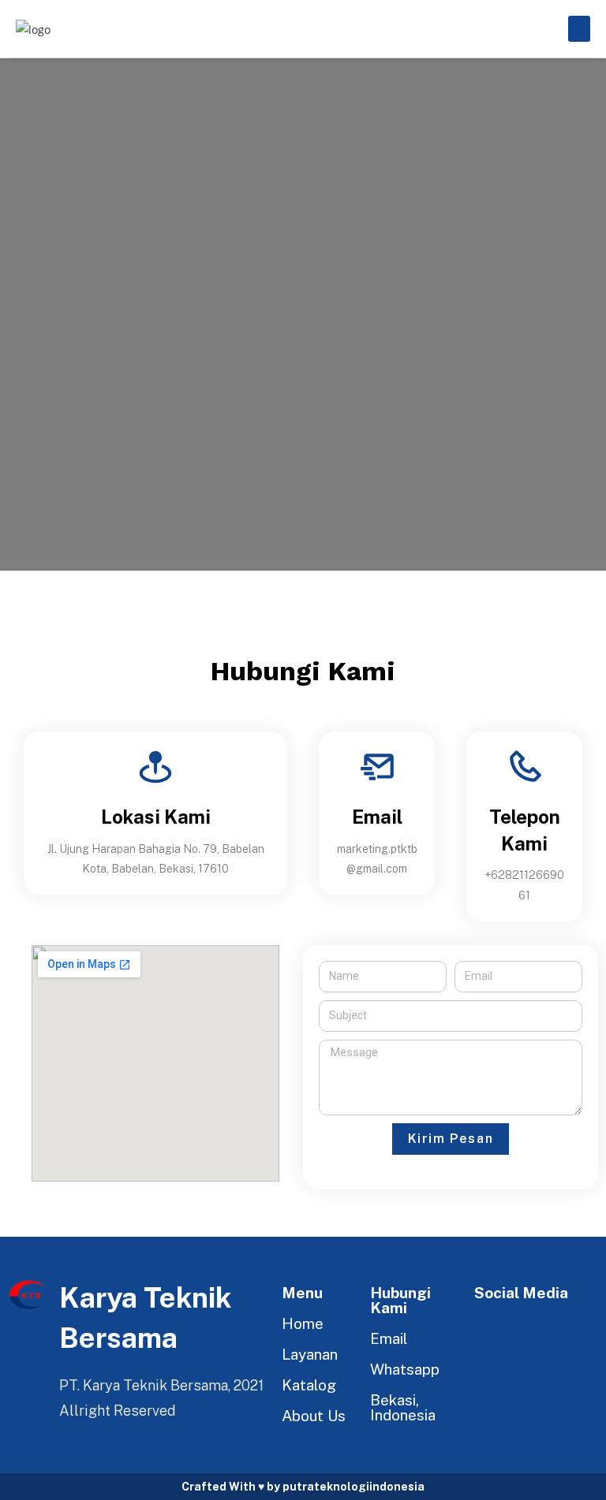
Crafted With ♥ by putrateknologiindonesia (303, 1486)
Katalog (309, 1385)
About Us (314, 1415)
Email (377, 817)
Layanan (310, 1354)
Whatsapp (405, 1369)
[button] (579, 29)
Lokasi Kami (156, 817)
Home (303, 1323)
